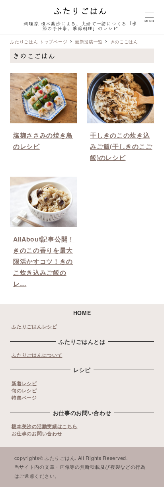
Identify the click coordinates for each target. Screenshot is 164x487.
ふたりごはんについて (37, 354)
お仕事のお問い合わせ (37, 433)
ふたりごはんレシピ (34, 326)
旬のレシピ (24, 390)
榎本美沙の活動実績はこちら (44, 426)
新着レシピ (24, 383)
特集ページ (24, 397)
